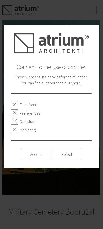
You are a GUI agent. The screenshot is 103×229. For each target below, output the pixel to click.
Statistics (27, 121)
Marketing (28, 129)
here (77, 82)
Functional (28, 104)
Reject (67, 154)
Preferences (30, 113)
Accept (36, 154)
